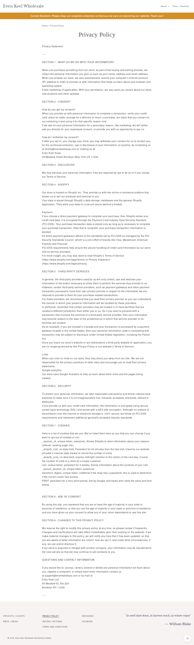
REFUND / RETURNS (52, 621)
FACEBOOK (87, 621)
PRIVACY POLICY (50, 616)
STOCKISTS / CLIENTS (14, 616)
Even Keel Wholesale (24, 638)
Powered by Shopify (42, 638)
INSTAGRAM (87, 616)
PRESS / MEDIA (10, 621)
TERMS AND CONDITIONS (55, 626)
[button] (165, 6)
